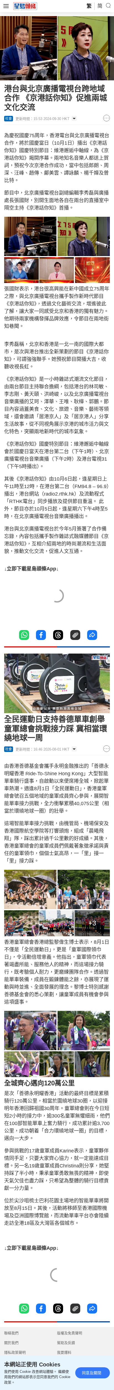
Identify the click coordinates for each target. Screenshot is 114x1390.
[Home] (25, 6)
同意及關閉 (91, 1373)
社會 (8, 118)
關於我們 (11, 1343)
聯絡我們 (11, 1333)
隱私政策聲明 (15, 1352)
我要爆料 (64, 1352)
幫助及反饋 (66, 1343)
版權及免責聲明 (69, 1333)
